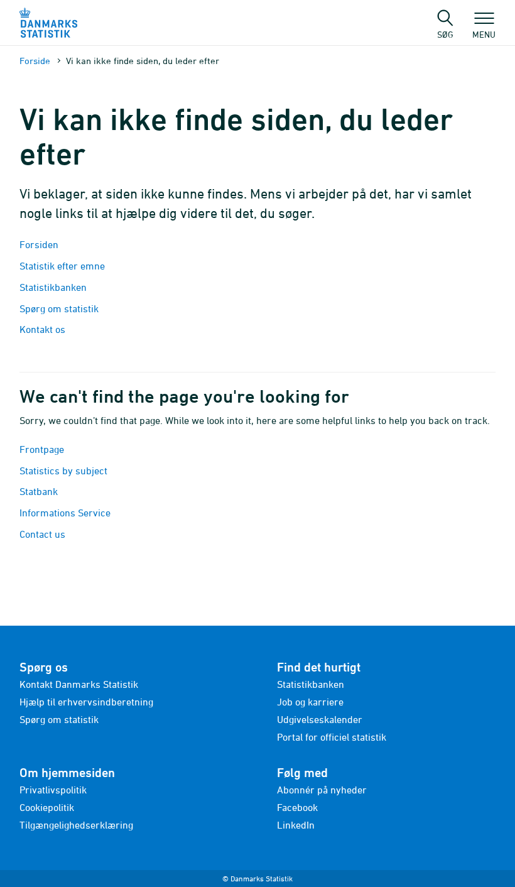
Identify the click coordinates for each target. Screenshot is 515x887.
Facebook (297, 807)
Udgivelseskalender (319, 719)
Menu (484, 34)
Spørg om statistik (59, 308)
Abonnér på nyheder (322, 789)
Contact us (42, 534)
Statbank (38, 491)
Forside (34, 60)
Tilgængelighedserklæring (76, 824)
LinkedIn (296, 824)
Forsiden (38, 244)
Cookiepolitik (46, 807)
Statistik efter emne (62, 265)
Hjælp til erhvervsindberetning (86, 701)
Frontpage (41, 449)
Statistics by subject (63, 470)
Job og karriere (310, 701)
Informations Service (65, 512)
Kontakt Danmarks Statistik (78, 684)
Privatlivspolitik (53, 789)
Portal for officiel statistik (331, 737)
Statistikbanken (54, 287)
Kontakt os (42, 329)
